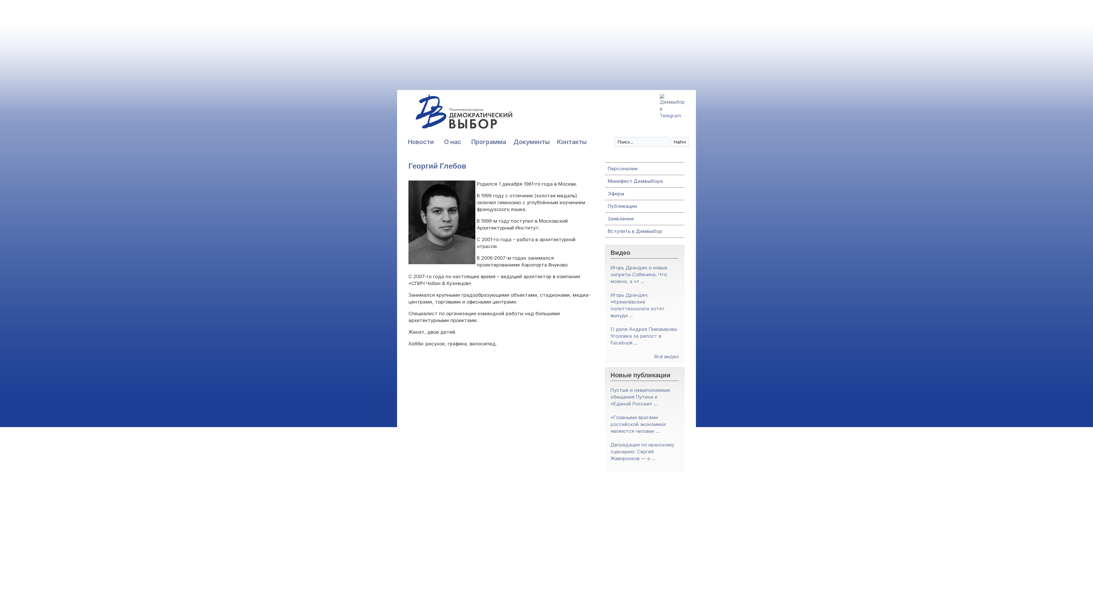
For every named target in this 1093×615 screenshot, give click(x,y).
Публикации (622, 206)
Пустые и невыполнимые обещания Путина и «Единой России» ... (640, 397)
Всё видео (666, 356)
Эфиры (616, 193)
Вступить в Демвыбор (635, 231)
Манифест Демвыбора (635, 181)
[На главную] (451, 114)
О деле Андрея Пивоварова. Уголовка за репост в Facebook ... (644, 336)
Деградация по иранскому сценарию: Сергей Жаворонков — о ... (642, 451)
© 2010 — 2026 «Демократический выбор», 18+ (546, 510)
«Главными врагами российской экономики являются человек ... (638, 424)
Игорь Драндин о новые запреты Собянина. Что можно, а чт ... (639, 274)
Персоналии (623, 168)
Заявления (621, 219)
